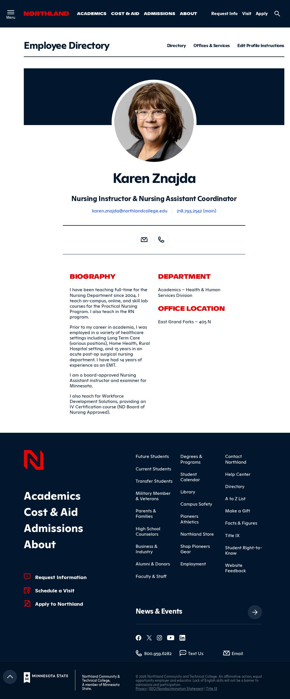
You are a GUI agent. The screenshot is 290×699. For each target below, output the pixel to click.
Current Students (153, 468)
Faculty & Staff (151, 576)
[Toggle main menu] (11, 12)
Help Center (237, 474)
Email (237, 653)
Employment (193, 563)
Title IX (232, 535)
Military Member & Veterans (153, 495)
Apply (262, 13)
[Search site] (277, 14)
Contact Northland (235, 458)
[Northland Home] (34, 459)
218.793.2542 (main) (196, 210)
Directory (176, 45)
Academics (91, 13)
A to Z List (235, 498)
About (188, 13)
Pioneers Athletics (189, 518)
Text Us (195, 653)
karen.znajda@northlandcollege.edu (129, 210)
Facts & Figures (241, 523)
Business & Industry (146, 548)
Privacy (141, 688)
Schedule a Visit (54, 590)
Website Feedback (235, 567)
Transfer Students (154, 481)
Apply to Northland (59, 603)
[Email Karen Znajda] (144, 240)
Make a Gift (237, 510)
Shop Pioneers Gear (195, 548)
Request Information (61, 576)
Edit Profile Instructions (260, 45)
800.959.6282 (158, 653)
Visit (246, 13)
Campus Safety (196, 504)
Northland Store (197, 534)
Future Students (152, 456)
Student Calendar (190, 476)
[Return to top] (10, 677)
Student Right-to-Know (243, 550)
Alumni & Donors (153, 563)
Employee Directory (66, 44)
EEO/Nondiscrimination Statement (176, 688)
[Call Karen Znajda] (161, 240)
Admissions (159, 13)
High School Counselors (148, 531)
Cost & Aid (125, 13)
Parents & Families (146, 513)
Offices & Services (211, 45)
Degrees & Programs (191, 458)
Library (187, 491)
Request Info (224, 13)
